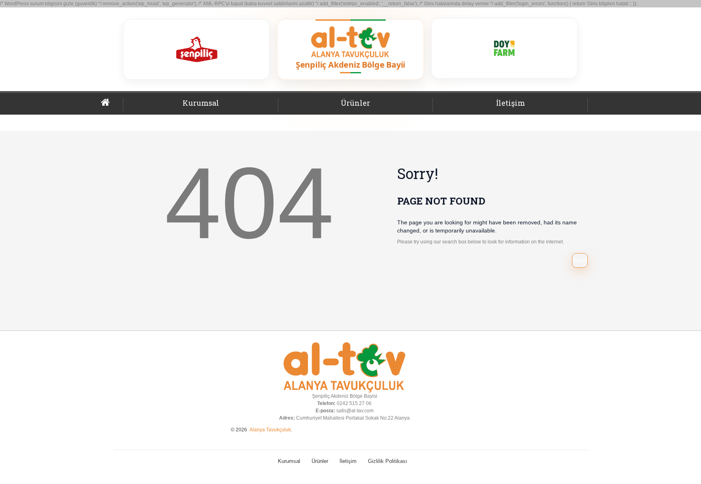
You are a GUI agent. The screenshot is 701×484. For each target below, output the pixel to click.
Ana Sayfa (112, 105)
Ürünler (355, 103)
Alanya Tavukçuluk (270, 430)
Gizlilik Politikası (387, 461)
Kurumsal (201, 103)
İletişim (510, 103)
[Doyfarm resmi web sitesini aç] (504, 48)
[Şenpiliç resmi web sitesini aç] (196, 49)
